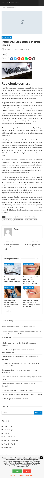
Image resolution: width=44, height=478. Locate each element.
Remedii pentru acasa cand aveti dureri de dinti (12, 247)
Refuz (27, 471)
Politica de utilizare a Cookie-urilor (21, 475)
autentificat (12, 326)
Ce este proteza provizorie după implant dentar (17, 390)
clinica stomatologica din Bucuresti (25, 217)
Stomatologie (6, 37)
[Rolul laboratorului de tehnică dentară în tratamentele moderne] (12, 269)
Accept (17, 471)
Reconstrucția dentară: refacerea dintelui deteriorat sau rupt (22, 394)
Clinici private (8, 426)
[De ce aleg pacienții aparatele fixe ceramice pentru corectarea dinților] (31, 269)
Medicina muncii (9, 444)
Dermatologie (8, 430)
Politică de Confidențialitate (27, 465)
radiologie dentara (18, 219)
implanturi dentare (7, 219)
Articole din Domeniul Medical (10, 3)
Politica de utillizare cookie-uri (20, 463)
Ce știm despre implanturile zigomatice (15, 399)
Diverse (6, 433)
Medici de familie (10, 437)
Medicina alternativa (11, 440)
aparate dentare (10, 217)
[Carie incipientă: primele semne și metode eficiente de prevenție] (12, 292)
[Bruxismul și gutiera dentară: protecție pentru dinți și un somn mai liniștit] (31, 292)
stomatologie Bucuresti (31, 219)
